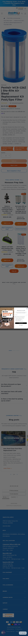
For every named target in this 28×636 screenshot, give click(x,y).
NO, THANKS (21, 325)
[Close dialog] (27, 308)
